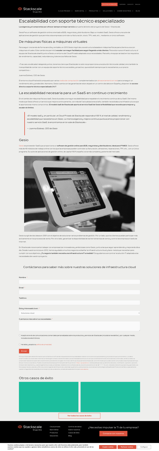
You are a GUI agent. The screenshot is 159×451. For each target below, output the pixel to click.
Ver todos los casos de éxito (79, 416)
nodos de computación (69, 81)
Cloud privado (55, 427)
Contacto (130, 4)
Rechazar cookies (127, 447)
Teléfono (22, 298)
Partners (123, 4)
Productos (54, 433)
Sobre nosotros (74, 430)
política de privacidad (43, 344)
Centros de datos (75, 427)
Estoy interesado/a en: (28, 308)
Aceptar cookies (107, 447)
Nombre (22, 277)
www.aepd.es (84, 369)
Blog (70, 436)
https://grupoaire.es (82, 363)
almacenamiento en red (107, 81)
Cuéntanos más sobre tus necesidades (35, 319)
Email (21, 288)
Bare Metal (54, 430)
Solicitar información (109, 4)
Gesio (21, 146)
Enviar (24, 351)
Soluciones (54, 436)
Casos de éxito (73, 433)
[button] (71, 11)
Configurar (144, 447)
